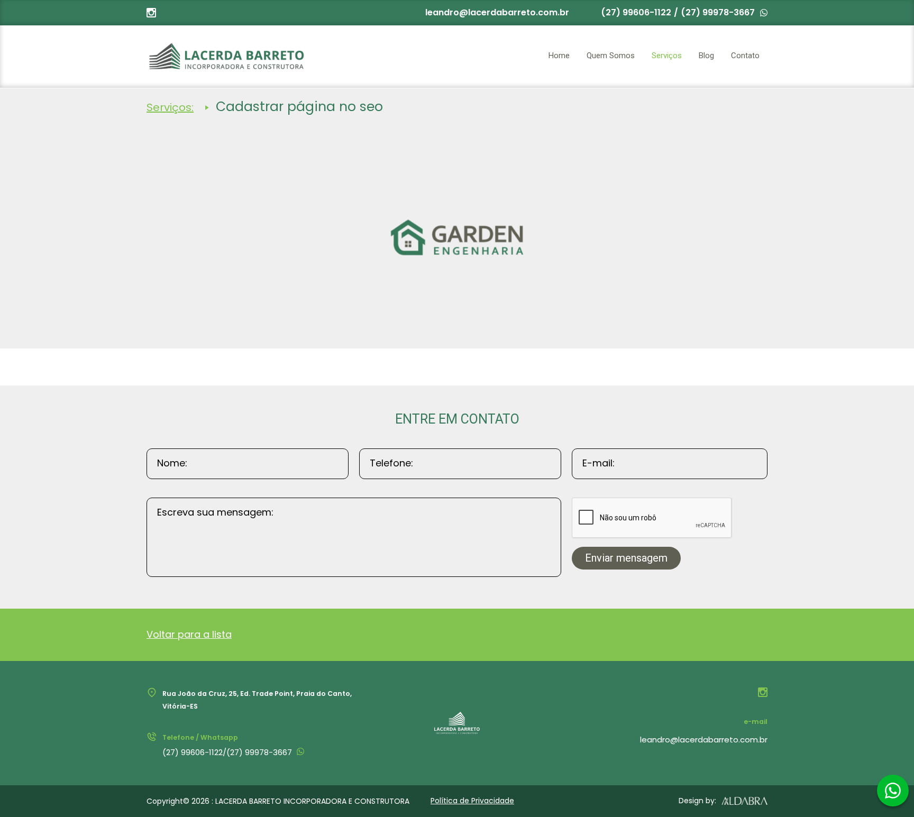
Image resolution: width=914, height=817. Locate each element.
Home (559, 55)
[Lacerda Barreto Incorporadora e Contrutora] (226, 56)
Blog (706, 55)
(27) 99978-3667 (718, 12)
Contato (745, 55)
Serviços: (170, 107)
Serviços (667, 55)
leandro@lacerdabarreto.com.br (497, 12)
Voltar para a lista (189, 634)
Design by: (697, 800)
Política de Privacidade (472, 800)
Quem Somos (611, 55)
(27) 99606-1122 (636, 12)
